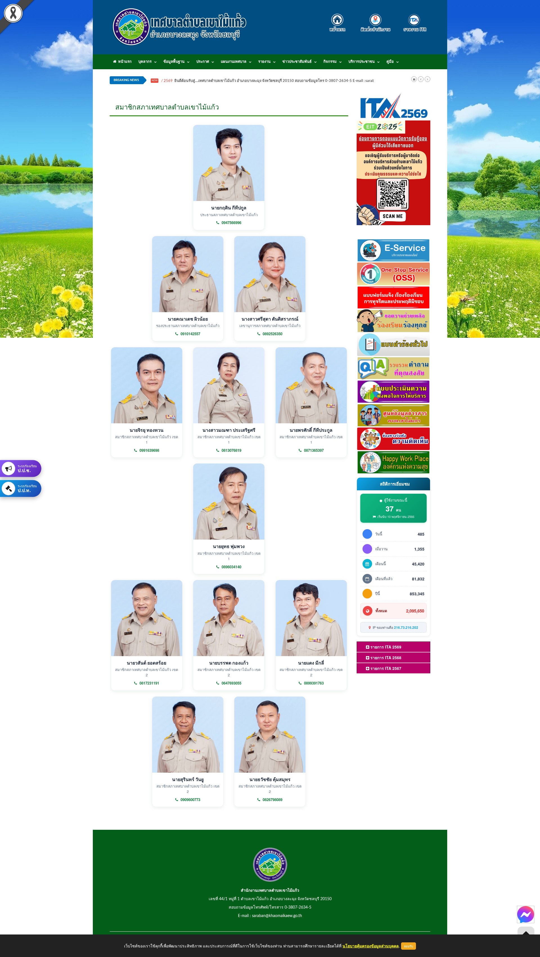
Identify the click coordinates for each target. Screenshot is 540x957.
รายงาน (264, 62)
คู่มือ (390, 62)
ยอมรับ (408, 946)
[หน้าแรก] (339, 19)
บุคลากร (145, 62)
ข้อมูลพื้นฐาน (173, 62)
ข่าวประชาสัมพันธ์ (297, 62)
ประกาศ (202, 62)
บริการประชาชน (361, 62)
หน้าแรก (124, 62)
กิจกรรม (330, 62)
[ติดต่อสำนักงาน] (375, 19)
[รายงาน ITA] (413, 19)
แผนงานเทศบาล (233, 62)
